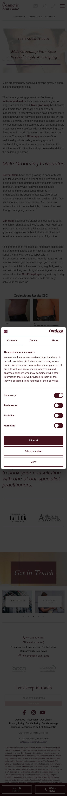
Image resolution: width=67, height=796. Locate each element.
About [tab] (55, 340)
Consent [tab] (12, 340)
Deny (33, 461)
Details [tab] (34, 340)
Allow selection (33, 451)
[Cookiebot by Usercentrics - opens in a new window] (49, 331)
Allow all (33, 440)
